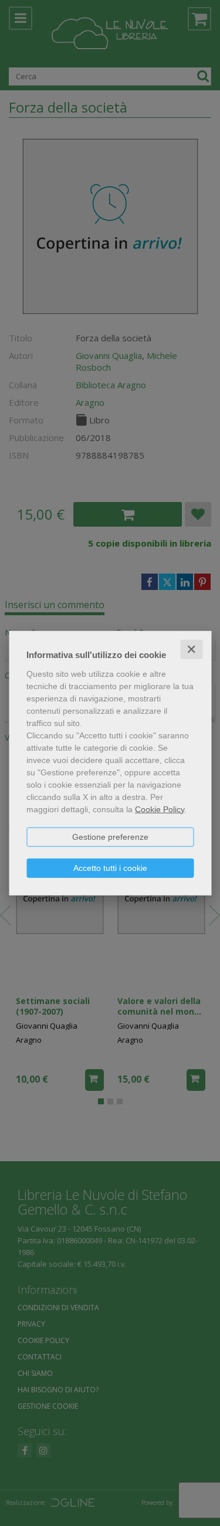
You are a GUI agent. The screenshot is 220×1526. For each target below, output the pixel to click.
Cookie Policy (159, 808)
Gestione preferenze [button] (110, 836)
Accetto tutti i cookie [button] (110, 867)
